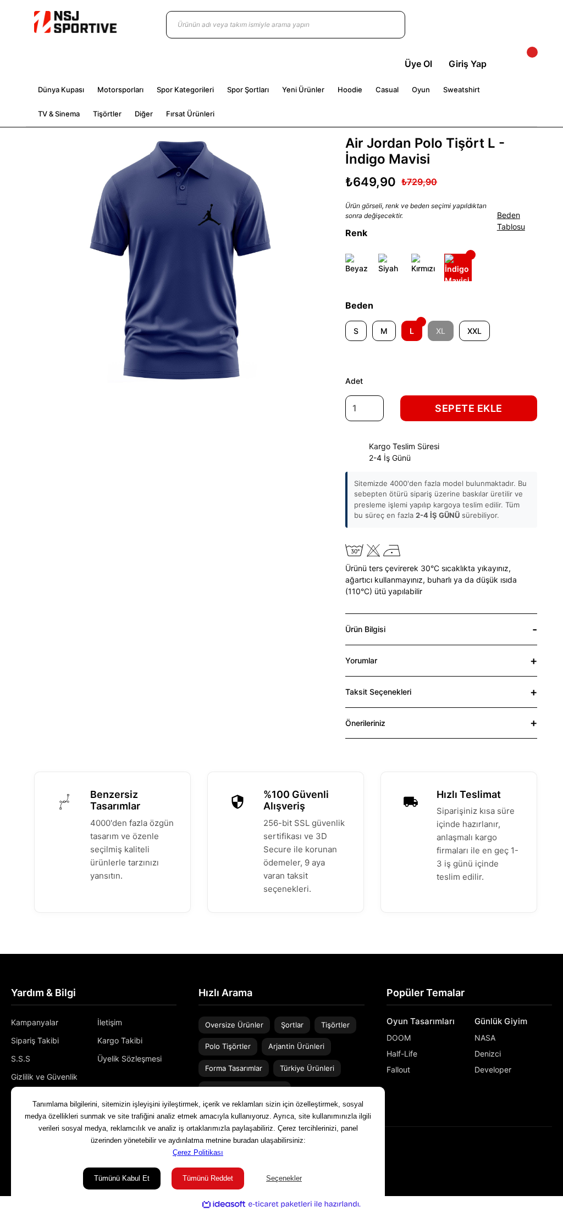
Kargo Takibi (119, 1040)
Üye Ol (418, 63)
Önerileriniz (365, 723)
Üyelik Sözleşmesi (129, 1058)
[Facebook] (548, 1150)
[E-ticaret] (280, 1204)
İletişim (109, 1022)
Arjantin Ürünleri (296, 1046)
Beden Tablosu (511, 220)
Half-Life (402, 1053)
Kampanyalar (34, 1022)
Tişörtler (335, 1024)
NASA (484, 1037)
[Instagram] (532, 1150)
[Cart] (523, 63)
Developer (492, 1069)
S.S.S (20, 1058)
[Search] (385, 24)
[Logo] (75, 22)
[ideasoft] (224, 1204)
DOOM (399, 1037)
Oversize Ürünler (234, 1024)
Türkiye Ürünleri (307, 1068)
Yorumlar (361, 660)
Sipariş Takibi (35, 1040)
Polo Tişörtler (228, 1046)
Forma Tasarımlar (233, 1068)
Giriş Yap (468, 63)
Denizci (487, 1053)
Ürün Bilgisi (365, 629)
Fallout (398, 1069)
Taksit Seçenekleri (378, 691)
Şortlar (292, 1024)
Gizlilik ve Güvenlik (44, 1076)
